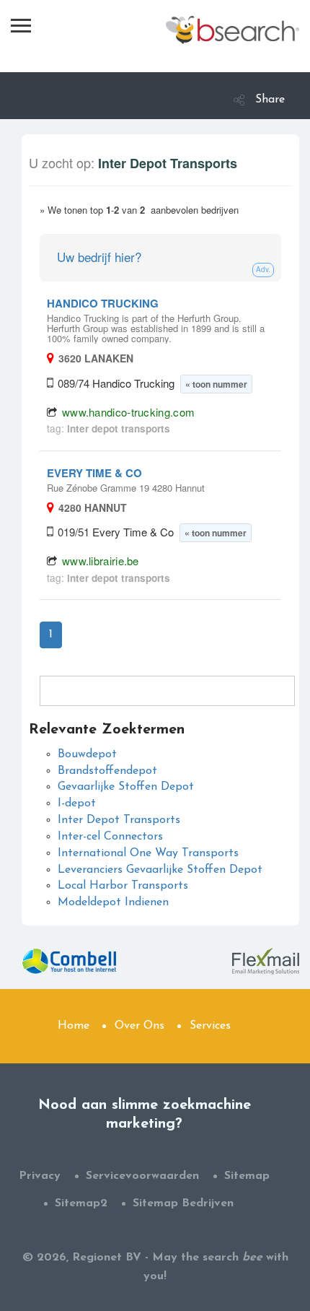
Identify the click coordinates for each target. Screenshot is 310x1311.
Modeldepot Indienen (113, 902)
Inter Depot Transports (119, 820)
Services (210, 1026)
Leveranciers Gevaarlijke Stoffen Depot (160, 870)
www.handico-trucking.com (128, 411)
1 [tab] (51, 634)
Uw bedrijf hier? (99, 257)
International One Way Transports (148, 853)
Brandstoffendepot (107, 771)
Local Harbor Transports (123, 886)
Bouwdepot (87, 754)
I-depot (77, 803)
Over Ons (139, 1026)
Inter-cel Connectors (110, 836)
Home (73, 1026)
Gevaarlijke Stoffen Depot (126, 787)
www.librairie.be (100, 560)
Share (270, 99)
